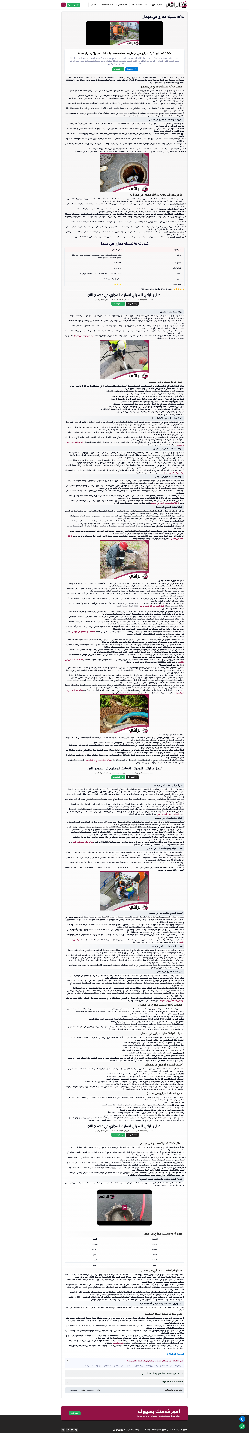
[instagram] (63, 1430)
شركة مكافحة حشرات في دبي (168, 814)
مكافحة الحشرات (107, 5)
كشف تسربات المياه (139, 5)
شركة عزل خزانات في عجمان (84, 336)
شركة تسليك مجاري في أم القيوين (98, 760)
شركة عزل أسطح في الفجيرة (82, 842)
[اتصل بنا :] (242, 1419)
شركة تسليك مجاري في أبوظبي (83, 632)
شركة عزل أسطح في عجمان (174, 473)
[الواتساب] (242, 1426)
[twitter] (72, 1430)
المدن (93, 5)
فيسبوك (119, 1343)
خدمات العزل (122, 5)
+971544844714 (74, 1390)
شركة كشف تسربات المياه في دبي (151, 606)
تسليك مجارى (157, 5)
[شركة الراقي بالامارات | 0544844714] (176, 4)
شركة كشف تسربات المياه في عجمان (165, 503)
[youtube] (68, 1430)
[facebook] (76, 1430)
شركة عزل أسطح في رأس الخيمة (172, 1001)
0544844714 (91, 1390)
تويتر (114, 1343)
